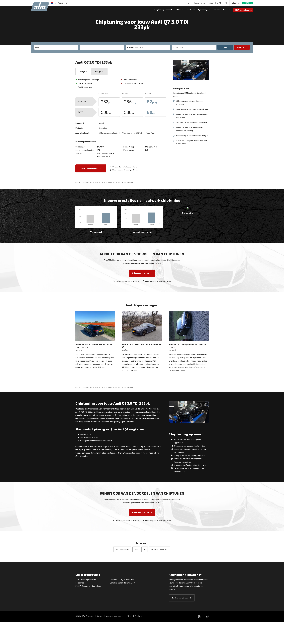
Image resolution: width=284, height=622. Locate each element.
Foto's (211, 3)
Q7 (145, 549)
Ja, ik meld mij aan (180, 598)
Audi (136, 549)
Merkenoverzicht (122, 549)
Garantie (216, 10)
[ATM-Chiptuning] (40, 6)
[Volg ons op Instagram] (207, 617)
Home (189, 3)
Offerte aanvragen (89, 168)
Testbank (190, 10)
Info (225, 47)
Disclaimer (139, 616)
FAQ (226, 3)
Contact (226, 10)
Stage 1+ (99, 71)
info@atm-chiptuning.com (125, 583)
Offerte (240, 47)
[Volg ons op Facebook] (203, 617)
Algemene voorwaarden (115, 616)
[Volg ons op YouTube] (199, 617)
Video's (203, 3)
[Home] (83, 182)
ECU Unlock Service (243, 10)
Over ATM (218, 3)
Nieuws (196, 3)
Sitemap (100, 616)
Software (179, 10)
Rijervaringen (204, 10)
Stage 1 (83, 71)
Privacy (129, 616)
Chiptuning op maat (163, 10)
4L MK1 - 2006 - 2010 (159, 549)
